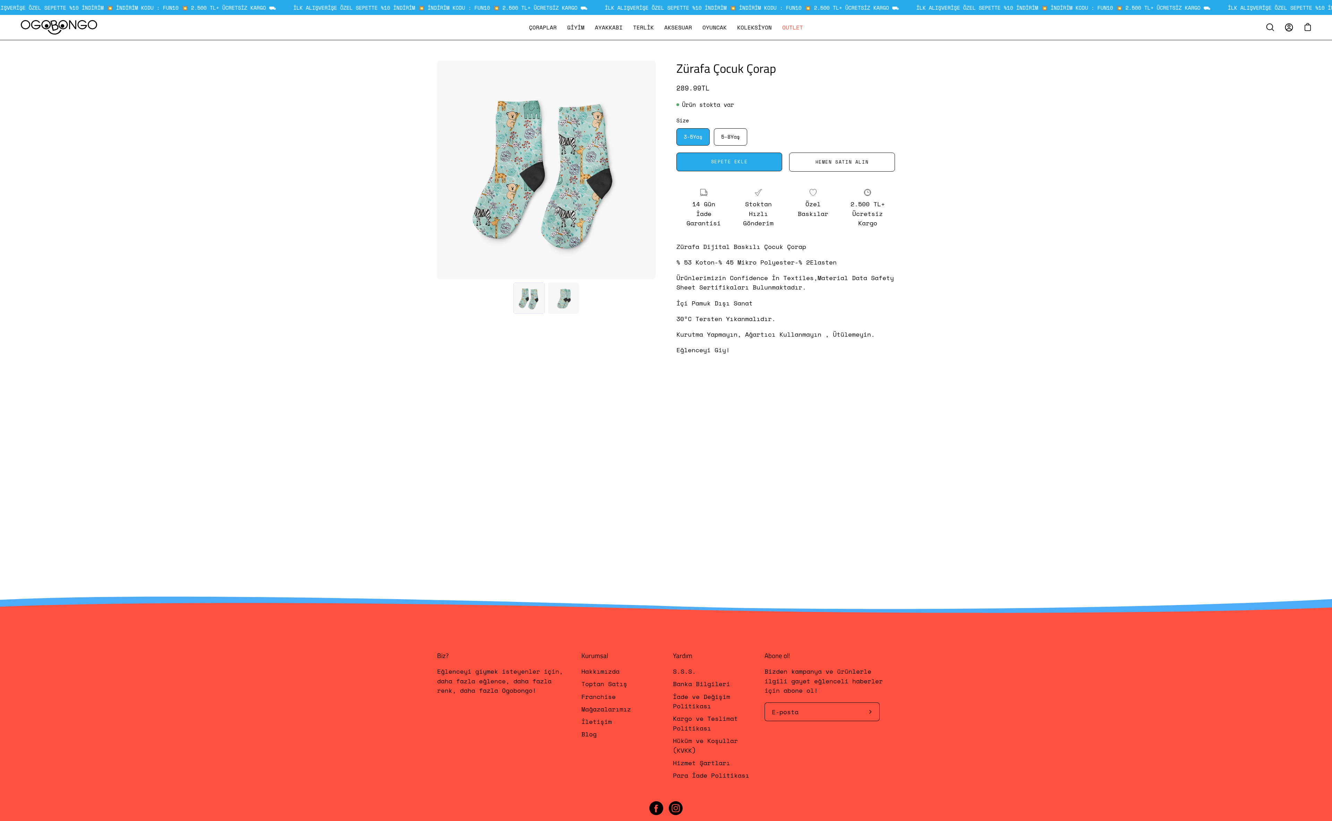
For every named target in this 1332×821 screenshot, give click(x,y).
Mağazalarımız (606, 709)
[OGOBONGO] (59, 27)
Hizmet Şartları (701, 762)
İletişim (596, 721)
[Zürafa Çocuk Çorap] (529, 298)
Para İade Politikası (711, 775)
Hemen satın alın (842, 162)
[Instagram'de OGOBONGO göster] (676, 808)
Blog (589, 734)
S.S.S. (684, 671)
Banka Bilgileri (701, 684)
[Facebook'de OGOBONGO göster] (656, 808)
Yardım (682, 655)
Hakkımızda (600, 671)
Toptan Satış (604, 684)
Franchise (598, 696)
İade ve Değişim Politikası (701, 701)
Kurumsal (594, 655)
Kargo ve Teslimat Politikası (705, 723)
